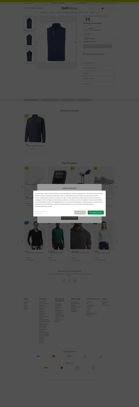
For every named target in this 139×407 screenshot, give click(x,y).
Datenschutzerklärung (84, 204)
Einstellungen (38, 213)
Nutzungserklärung (40, 206)
